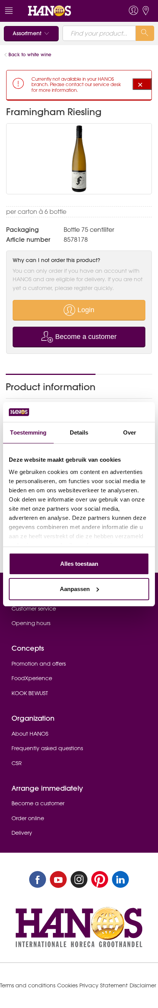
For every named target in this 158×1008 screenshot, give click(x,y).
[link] (64, 11)
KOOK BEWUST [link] (30, 693)
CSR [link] (17, 763)
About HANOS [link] (30, 734)
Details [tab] (79, 432)
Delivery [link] (22, 833)
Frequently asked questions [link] (47, 748)
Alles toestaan (79, 563)
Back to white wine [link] (30, 54)
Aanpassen (75, 589)
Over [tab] (129, 432)
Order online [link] (28, 818)
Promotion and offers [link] (39, 664)
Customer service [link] (34, 608)
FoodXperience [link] (32, 678)
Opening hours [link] (31, 623)
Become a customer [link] (38, 803)
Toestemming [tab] (28, 432)
